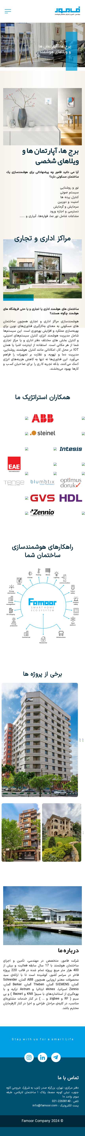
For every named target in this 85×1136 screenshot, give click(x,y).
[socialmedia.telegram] (56, 1057)
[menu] (8, 11)
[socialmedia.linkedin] (42, 1057)
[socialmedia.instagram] (29, 1057)
